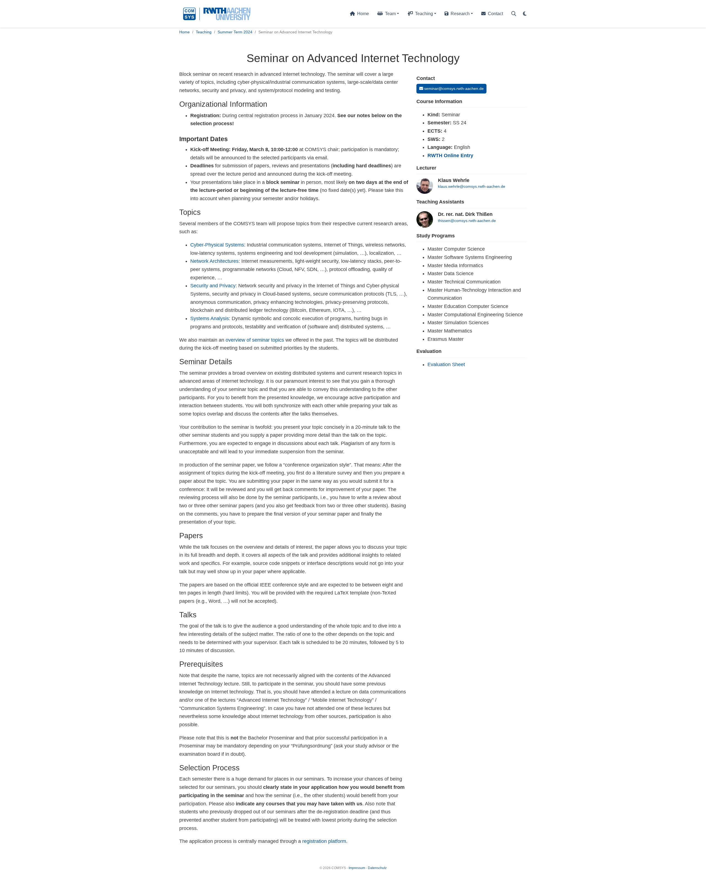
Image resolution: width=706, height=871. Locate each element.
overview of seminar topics (255, 340)
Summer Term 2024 (235, 32)
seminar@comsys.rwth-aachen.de (453, 88)
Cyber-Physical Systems (217, 245)
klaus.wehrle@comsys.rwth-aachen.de (471, 186)
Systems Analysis (209, 318)
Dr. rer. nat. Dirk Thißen (465, 214)
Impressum (357, 868)
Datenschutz (377, 868)
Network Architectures (214, 261)
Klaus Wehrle (453, 180)
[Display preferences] (525, 14)
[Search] (513, 14)
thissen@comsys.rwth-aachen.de (467, 220)
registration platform (324, 841)
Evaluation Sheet (446, 364)
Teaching (204, 32)
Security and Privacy (213, 285)
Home (184, 32)
